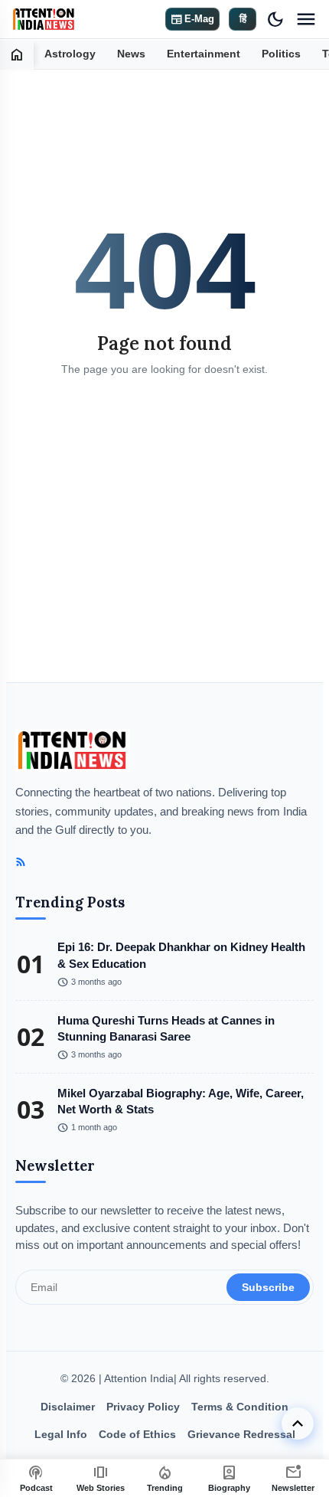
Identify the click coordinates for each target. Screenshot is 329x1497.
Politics (281, 54)
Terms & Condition (239, 1407)
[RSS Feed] (20, 862)
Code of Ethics (137, 1434)
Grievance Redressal (241, 1434)
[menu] (306, 19)
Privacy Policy (143, 1407)
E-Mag (192, 19)
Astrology (70, 54)
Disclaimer (68, 1407)
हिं (242, 19)
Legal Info (60, 1434)
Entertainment (203, 54)
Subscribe (268, 1287)
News (131, 54)
